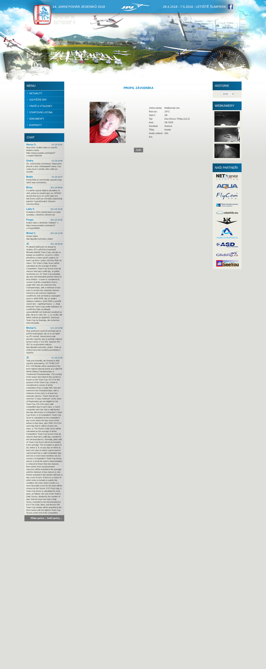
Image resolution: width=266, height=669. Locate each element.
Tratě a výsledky (40, 106)
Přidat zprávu (37, 518)
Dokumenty (36, 118)
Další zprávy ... (54, 518)
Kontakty (35, 125)
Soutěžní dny (38, 99)
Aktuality (35, 93)
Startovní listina (40, 112)
